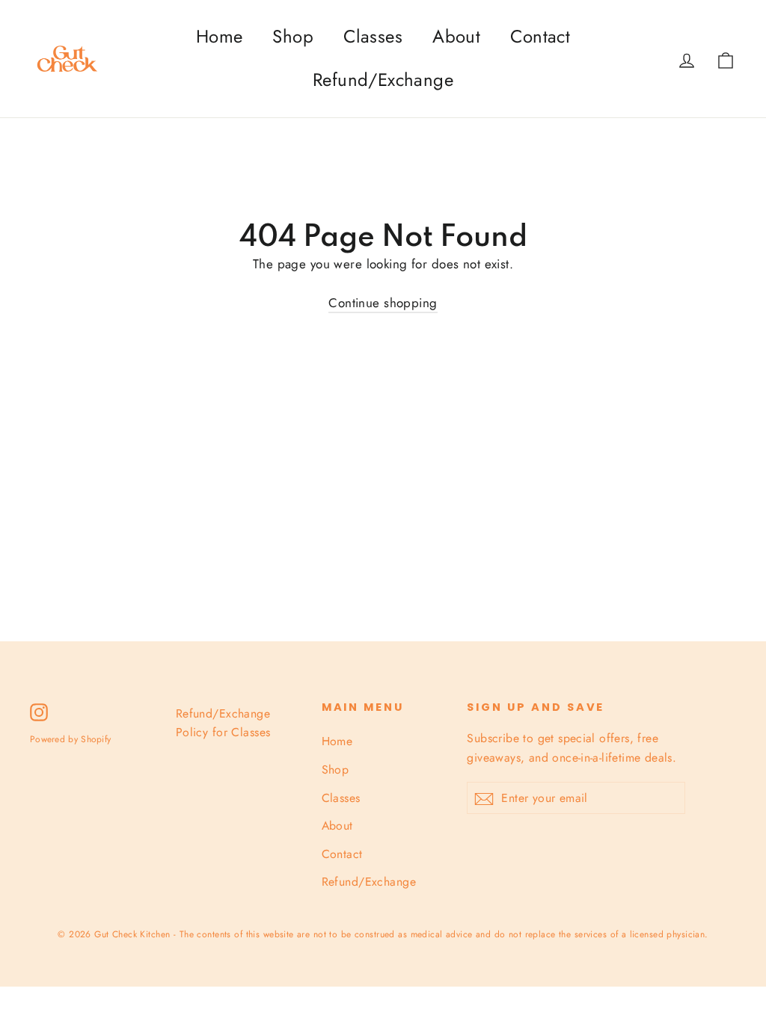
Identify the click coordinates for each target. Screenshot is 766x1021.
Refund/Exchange (383, 80)
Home (219, 36)
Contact (540, 36)
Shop (292, 36)
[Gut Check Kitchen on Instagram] (39, 711)
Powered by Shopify (70, 739)
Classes (372, 36)
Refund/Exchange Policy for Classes (223, 723)
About (456, 36)
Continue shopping (382, 303)
